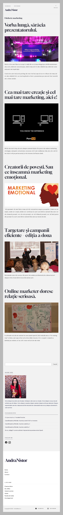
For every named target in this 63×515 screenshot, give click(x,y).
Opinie (6, 493)
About (6, 472)
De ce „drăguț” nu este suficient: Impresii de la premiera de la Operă (24, 430)
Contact (7, 474)
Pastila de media (9, 496)
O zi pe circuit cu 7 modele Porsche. (15, 417)
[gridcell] (31, 404)
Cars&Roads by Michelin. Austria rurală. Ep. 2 (17, 424)
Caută (55, 364)
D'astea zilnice (9, 486)
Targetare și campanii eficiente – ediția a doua (28, 232)
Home (6, 470)
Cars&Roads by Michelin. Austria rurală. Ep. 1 (17, 427)
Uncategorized (9, 498)
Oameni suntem (9, 491)
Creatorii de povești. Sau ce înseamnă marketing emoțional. (29, 172)
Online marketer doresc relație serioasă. (29, 293)
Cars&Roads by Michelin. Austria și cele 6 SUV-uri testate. (21, 420)
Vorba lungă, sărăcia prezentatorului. (25, 27)
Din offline (7, 489)
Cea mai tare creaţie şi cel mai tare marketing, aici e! (31, 94)
